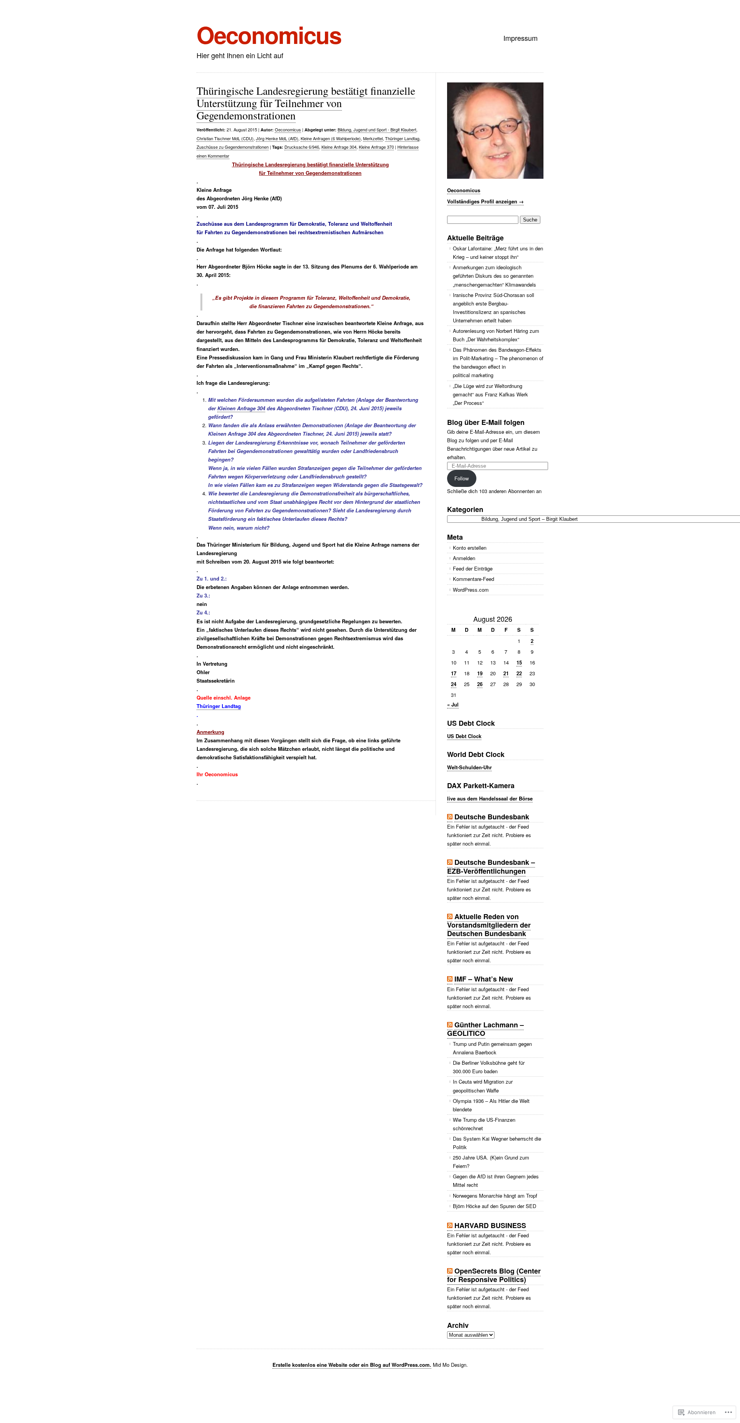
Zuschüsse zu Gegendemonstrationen (233, 147)
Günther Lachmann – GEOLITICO (485, 1029)
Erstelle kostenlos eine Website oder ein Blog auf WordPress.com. (351, 1364)
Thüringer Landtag (402, 138)
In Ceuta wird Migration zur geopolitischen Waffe (483, 1086)
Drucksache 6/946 (301, 147)
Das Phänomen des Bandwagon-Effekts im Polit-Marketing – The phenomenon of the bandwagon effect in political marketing (498, 362)
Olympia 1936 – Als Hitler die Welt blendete (491, 1105)
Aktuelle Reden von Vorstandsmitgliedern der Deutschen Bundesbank (489, 924)
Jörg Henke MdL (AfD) (277, 138)
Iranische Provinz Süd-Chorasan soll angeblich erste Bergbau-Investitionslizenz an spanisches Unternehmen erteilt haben (493, 307)
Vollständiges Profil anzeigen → (485, 201)
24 (453, 684)
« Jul (453, 704)
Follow (461, 478)
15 (519, 662)
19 (480, 673)
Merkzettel (373, 138)
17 (453, 673)
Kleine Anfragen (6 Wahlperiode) (331, 138)
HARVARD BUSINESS (490, 1225)
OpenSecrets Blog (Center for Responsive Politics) (494, 1275)
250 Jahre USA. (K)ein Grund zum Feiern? (491, 1162)
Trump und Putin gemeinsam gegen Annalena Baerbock (492, 1048)
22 (519, 673)
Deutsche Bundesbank (491, 817)
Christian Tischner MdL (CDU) (225, 138)
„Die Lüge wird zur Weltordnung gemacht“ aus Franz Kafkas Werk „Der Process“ (490, 394)
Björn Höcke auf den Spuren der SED (494, 1206)
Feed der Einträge (473, 568)
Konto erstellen (469, 547)
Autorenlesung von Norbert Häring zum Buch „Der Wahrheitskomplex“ (496, 335)
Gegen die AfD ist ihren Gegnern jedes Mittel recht (496, 1180)
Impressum (520, 38)
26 (480, 684)
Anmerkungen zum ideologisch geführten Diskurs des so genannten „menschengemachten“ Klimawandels (494, 275)
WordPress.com (471, 589)
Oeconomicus (269, 34)
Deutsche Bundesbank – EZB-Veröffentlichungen (491, 866)
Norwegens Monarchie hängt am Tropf (495, 1195)
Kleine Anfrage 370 (376, 147)
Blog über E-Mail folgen (486, 422)
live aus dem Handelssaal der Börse (490, 798)
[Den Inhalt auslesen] (449, 817)
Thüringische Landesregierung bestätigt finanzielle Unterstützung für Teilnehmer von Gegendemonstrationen (306, 102)
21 (506, 673)
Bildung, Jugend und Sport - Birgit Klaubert (377, 129)
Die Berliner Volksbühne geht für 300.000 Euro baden (489, 1067)
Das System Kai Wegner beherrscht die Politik (497, 1143)
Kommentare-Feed (473, 578)
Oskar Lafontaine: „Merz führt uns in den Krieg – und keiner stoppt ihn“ (498, 252)
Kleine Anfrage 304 (339, 147)
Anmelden (464, 558)
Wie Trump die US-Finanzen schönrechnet (484, 1124)
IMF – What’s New (483, 979)
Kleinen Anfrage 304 (241, 408)
